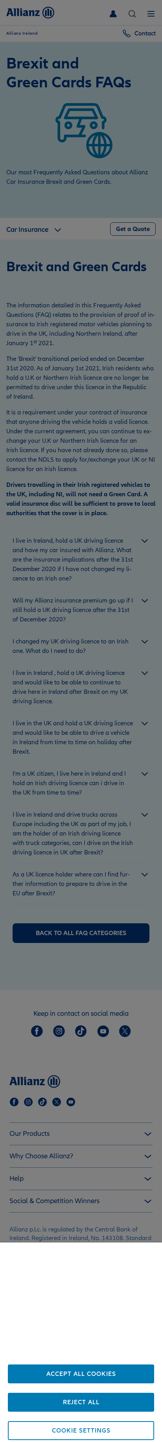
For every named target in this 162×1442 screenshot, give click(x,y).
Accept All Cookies (81, 1374)
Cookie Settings (81, 1431)
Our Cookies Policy (96, 1358)
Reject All (81, 1402)
